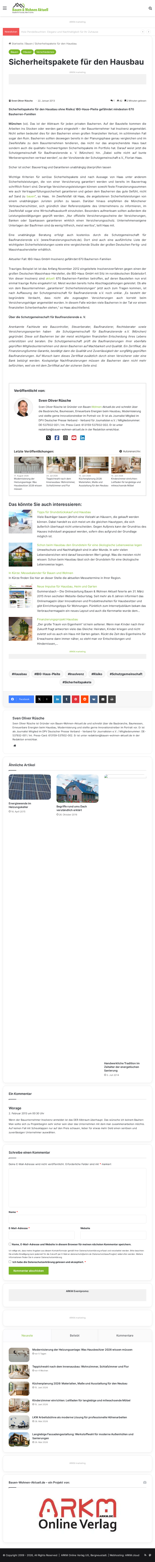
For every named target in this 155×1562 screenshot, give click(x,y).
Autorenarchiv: (131, 451)
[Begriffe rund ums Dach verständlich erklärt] (78, 788)
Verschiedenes (45, 51)
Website (85, 1228)
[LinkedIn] (82, 438)
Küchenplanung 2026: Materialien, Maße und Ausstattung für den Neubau (93, 482)
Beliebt (74, 1335)
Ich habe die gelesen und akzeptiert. (49, 1262)
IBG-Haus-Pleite (48, 674)
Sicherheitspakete (77, 682)
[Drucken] (112, 699)
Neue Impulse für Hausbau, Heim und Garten (67, 586)
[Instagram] (65, 438)
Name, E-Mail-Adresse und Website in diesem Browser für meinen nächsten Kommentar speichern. (71, 1244)
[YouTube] (74, 438)
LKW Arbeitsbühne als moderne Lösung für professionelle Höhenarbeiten (79, 1417)
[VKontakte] (94, 699)
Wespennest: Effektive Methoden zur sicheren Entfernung (56, 31)
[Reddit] (84, 699)
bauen (31, 196)
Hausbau (20, 674)
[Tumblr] (66, 699)
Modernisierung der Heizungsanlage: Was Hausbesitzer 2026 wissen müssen (28, 483)
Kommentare (124, 1335)
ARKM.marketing (77, 22)
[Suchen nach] (150, 9)
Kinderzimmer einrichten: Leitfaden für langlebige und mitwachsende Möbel (126, 482)
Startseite (17, 43)
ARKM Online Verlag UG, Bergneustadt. (84, 1555)
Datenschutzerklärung (89, 1250)
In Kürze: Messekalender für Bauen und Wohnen (41, 573)
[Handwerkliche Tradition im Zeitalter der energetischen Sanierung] (125, 917)
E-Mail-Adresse (19, 1228)
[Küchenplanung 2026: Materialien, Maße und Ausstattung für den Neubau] (19, 1389)
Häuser (27, 51)
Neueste (27, 1335)
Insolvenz (77, 674)
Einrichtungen (69, 472)
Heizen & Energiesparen (32, 472)
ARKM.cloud (132, 1555)
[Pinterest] (75, 699)
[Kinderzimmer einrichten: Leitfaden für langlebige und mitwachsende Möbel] (19, 1405)
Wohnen (97, 406)
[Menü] (5, 9)
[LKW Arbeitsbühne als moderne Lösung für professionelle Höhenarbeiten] (19, 1422)
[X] (48, 438)
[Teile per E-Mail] (103, 699)
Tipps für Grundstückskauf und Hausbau (64, 512)
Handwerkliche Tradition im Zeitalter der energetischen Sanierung (122, 1067)
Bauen (29, 43)
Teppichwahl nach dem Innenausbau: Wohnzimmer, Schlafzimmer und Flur (60, 482)
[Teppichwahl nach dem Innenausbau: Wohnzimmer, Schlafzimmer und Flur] (19, 1372)
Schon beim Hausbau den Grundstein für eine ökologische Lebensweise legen (89, 545)
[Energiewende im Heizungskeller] (30, 787)
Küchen (104, 472)
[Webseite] (14, 745)
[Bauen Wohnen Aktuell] (30, 8)
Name (13, 1212)
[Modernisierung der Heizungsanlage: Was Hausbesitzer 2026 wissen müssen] (19, 1355)
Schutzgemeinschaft (127, 674)
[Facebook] (57, 438)
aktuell (50, 278)
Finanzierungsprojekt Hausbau (57, 619)
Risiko (97, 674)
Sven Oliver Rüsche (22, 100)
